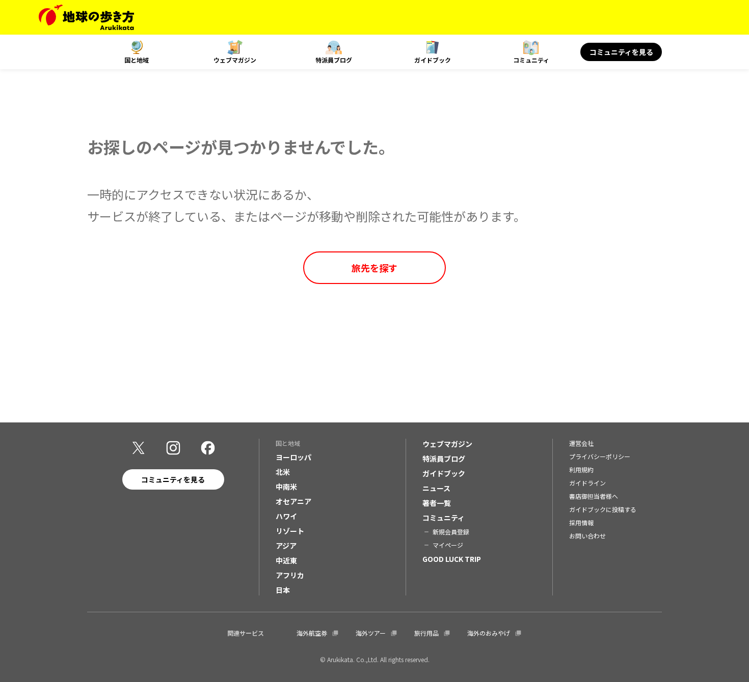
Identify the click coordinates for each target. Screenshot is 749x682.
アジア (286, 546)
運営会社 (581, 443)
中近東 (286, 560)
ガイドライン (587, 482)
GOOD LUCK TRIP (451, 559)
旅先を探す (374, 267)
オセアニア (293, 501)
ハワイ (286, 516)
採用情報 (581, 522)
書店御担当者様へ (593, 496)
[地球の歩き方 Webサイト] (86, 17)
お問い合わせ (587, 535)
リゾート (290, 531)
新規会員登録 (451, 531)
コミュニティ (531, 59)
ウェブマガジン (234, 59)
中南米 (286, 486)
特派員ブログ (333, 59)
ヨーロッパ (293, 457)
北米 (283, 472)
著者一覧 (436, 503)
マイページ (448, 545)
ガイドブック (432, 59)
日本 (283, 590)
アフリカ (290, 575)
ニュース (436, 488)
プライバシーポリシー (599, 456)
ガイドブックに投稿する (602, 509)
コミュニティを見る (621, 52)
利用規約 (581, 469)
